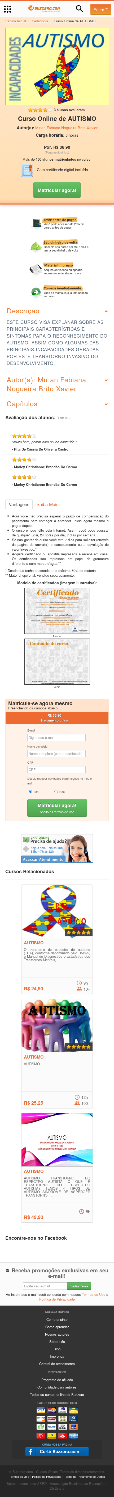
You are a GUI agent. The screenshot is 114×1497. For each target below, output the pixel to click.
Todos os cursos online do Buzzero (57, 1394)
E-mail (31, 730)
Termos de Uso (93, 1294)
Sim (36, 791)
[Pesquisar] (80, 9)
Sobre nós (57, 1341)
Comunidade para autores (57, 1387)
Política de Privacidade (57, 1299)
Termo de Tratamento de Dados (84, 1476)
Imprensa (57, 1356)
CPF (30, 762)
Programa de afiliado (57, 1379)
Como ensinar (57, 1319)
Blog (57, 1348)
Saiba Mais (47, 504)
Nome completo (37, 746)
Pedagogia (40, 20)
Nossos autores (57, 1334)
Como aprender (57, 1326)
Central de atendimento (57, 1363)
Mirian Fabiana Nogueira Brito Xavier (66, 127)
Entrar (99, 9)
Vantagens (19, 504)
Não (62, 791)
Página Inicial (15, 20)
